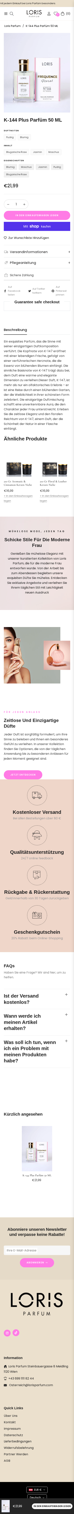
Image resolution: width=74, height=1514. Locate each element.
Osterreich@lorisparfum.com (30, 1385)
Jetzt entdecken (23, 774)
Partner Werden (16, 1454)
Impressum (12, 1428)
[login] (47, 14)
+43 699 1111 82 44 (21, 1378)
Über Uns (10, 1416)
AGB (7, 1460)
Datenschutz (13, 1435)
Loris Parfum (12, 26)
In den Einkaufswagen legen (52, 1506)
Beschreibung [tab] (15, 330)
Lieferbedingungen (17, 1441)
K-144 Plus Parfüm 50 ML (37, 1175)
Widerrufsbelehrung (19, 1448)
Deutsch (35, 1497)
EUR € (38, 1490)
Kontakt (10, 1422)
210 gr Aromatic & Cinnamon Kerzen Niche (18, 483)
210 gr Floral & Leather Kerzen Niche (53, 483)
